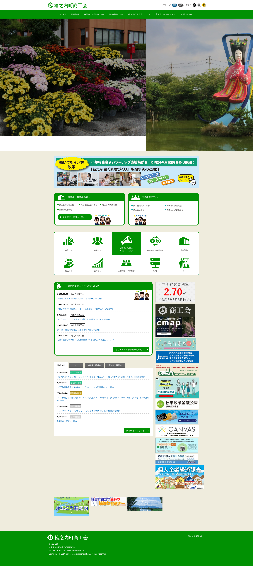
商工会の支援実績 (174, 205)
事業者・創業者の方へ (79, 197)
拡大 (181, 5)
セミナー (76, 365)
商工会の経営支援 (66, 205)
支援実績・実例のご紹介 (74, 217)
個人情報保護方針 (195, 536)
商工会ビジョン (139, 210)
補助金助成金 (94, 365)
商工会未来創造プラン (176, 210)
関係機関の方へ (150, 197)
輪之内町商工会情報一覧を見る (130, 349)
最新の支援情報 (65, 209)
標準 (174, 5)
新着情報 (61, 365)
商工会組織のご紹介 (141, 205)
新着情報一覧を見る (135, 431)
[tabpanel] (126, 85)
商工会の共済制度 (109, 205)
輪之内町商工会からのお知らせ (83, 286)
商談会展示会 (115, 365)
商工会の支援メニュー (90, 205)
